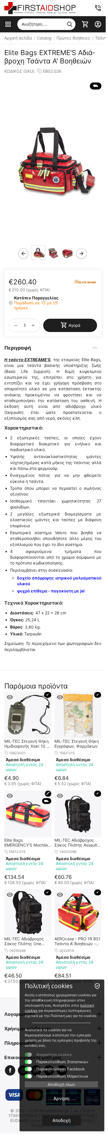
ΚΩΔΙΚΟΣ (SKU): (19, 71)
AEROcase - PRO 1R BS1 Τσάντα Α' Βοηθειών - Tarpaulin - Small (77, 941)
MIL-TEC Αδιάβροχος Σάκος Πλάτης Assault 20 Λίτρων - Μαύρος (75, 842)
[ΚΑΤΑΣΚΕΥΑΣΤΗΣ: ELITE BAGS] (85, 281)
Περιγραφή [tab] (17, 348)
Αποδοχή (61, 1120)
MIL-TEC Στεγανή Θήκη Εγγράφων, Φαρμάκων (76, 743)
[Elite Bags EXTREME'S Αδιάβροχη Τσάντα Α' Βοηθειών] (53, 160)
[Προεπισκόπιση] (10, 697)
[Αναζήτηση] (70, 24)
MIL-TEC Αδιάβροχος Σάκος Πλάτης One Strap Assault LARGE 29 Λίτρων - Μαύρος (27, 941)
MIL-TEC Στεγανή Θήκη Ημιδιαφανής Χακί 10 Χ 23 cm (26, 743)
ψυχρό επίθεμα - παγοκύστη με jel (51, 590)
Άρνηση (61, 1098)
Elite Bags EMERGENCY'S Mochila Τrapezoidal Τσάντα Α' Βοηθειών (26, 842)
